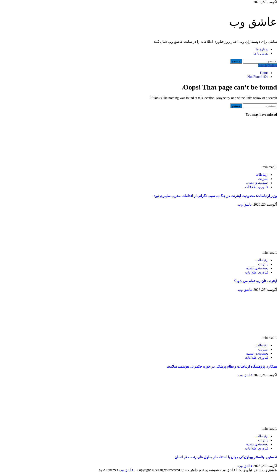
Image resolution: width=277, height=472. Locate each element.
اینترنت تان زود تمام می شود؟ (255, 281)
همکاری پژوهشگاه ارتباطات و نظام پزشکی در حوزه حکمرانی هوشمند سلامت (222, 366)
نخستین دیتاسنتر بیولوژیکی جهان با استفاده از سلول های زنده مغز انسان (226, 457)
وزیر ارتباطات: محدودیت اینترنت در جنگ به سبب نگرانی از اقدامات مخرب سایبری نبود (215, 196)
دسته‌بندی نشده (257, 183)
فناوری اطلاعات (256, 187)
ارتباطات (262, 174)
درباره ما (262, 49)
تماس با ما (260, 53)
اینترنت (263, 179)
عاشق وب (253, 22)
